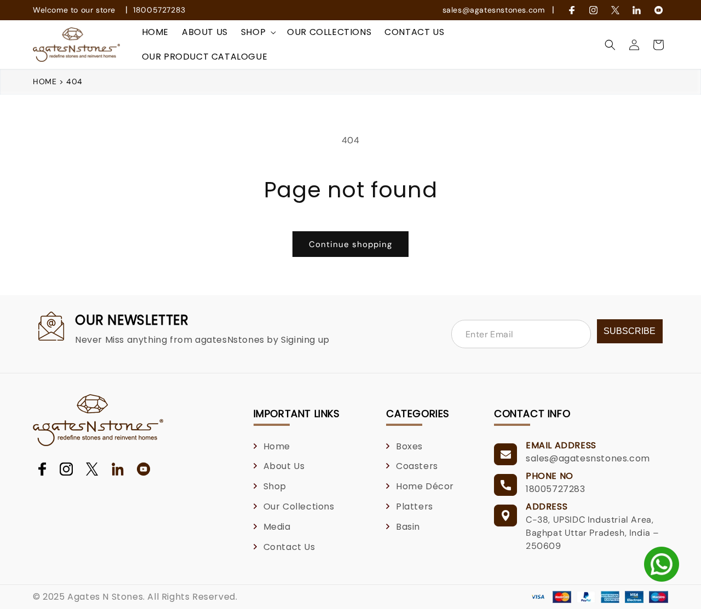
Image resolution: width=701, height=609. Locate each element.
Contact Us (289, 547)
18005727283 (159, 10)
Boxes (409, 446)
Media (277, 526)
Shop (274, 486)
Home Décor (425, 486)
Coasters (417, 466)
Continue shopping (350, 244)
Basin (408, 526)
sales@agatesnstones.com (494, 10)
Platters (414, 506)
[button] (257, 32)
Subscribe (630, 331)
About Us (284, 466)
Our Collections (299, 506)
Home (46, 81)
